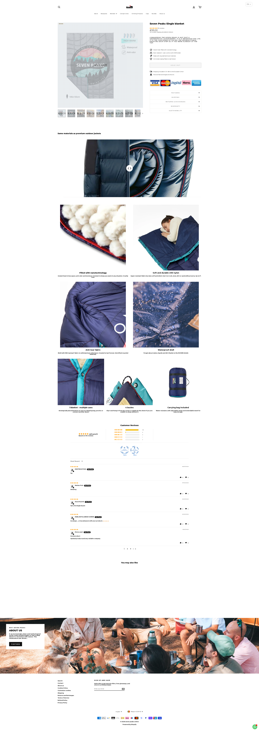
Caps (147, 13)
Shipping (159, 32)
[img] (74, 466)
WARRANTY (175, 106)
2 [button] (127, 549)
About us (162, 13)
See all (96, 13)
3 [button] (130, 549)
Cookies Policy (63, 688)
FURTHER (15, 644)
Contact (60, 683)
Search (60, 681)
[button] (154, 28)
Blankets (112, 13)
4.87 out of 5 (93, 434)
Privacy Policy (62, 702)
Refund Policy (62, 700)
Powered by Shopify (129, 724)
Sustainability (175, 110)
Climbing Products (137, 13)
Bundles (154, 13)
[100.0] (124, 450)
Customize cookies (64, 690)
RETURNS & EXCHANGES (175, 101)
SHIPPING (175, 97)
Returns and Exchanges (66, 695)
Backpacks (104, 13)
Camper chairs (124, 13)
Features (175, 93)
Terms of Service (63, 698)
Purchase (74, 601)
